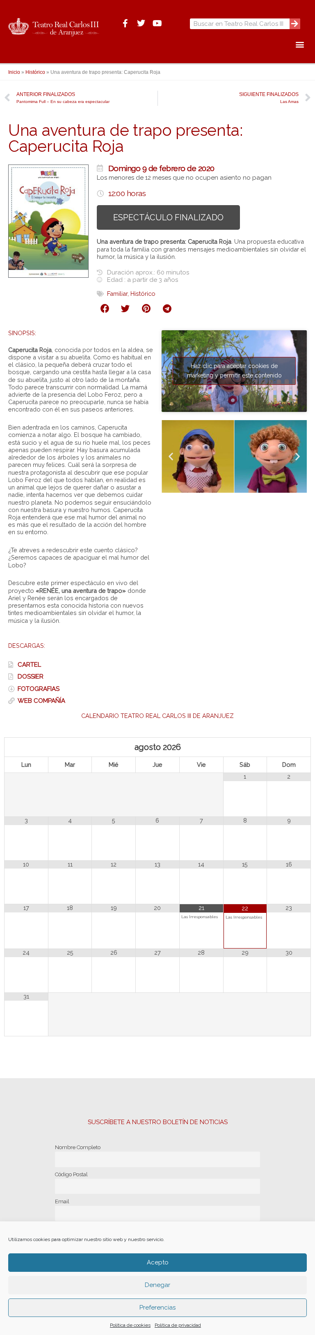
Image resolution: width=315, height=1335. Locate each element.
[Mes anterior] (26, 747)
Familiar (117, 293)
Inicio (14, 72)
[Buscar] (295, 23)
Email (62, 1201)
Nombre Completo (77, 1147)
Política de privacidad (178, 1325)
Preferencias (157, 1307)
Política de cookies (130, 1325)
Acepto (158, 1262)
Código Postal (71, 1174)
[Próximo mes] (288, 747)
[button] (300, 44)
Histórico (35, 72)
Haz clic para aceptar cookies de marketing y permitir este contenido (234, 371)
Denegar (157, 1285)
